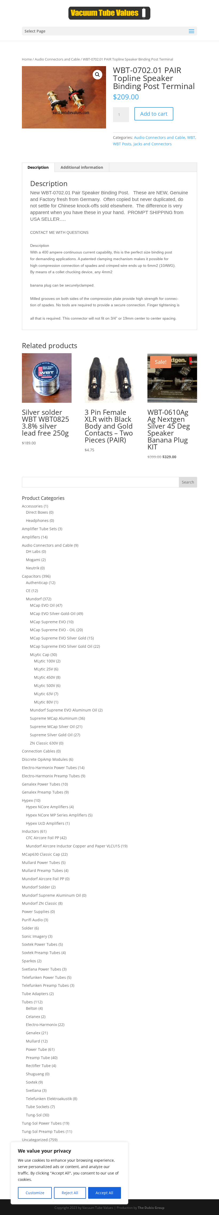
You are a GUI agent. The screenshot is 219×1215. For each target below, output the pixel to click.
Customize (35, 1192)
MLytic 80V (43, 702)
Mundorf (34, 598)
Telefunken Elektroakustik (49, 1098)
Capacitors (31, 576)
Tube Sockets (37, 1106)
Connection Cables (38, 751)
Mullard (33, 1041)
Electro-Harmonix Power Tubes (49, 767)
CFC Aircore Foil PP (42, 837)
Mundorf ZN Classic (39, 903)
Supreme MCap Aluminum (53, 718)
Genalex (33, 1032)
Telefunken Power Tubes (44, 977)
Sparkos (29, 960)
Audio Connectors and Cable (57, 59)
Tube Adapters (35, 993)
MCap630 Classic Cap (41, 854)
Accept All (104, 1192)
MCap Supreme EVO (48, 621)
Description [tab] (38, 167)
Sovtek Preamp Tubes (41, 952)
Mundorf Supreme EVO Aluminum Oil (63, 710)
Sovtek (31, 1082)
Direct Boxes (37, 512)
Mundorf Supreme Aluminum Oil (51, 895)
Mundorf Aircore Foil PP (43, 878)
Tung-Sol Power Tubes (42, 1123)
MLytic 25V (43, 668)
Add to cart (153, 113)
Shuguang (35, 1073)
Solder (27, 928)
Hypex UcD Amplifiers (45, 823)
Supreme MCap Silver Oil (52, 726)
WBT (191, 137)
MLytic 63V (43, 693)
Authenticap (37, 582)
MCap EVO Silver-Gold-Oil (53, 613)
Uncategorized (35, 1139)
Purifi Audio (32, 919)
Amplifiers (31, 537)
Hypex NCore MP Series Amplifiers (56, 815)
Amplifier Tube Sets (39, 528)
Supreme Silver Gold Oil (51, 734)
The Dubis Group (151, 1207)
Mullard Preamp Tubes (42, 870)
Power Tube (36, 1049)
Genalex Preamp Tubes (42, 792)
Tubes (27, 1001)
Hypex (27, 800)
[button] (97, 74)
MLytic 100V (44, 660)
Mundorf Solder (36, 887)
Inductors (30, 831)
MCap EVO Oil (42, 605)
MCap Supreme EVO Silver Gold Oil (61, 646)
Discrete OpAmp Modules (45, 759)
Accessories (32, 506)
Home (27, 59)
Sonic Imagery (34, 936)
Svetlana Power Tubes (41, 969)
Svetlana (33, 1090)
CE (28, 590)
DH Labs (33, 551)
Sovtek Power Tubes (39, 944)
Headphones (37, 520)
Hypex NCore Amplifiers (47, 806)
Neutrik (32, 567)
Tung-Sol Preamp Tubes (43, 1131)
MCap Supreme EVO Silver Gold (58, 638)
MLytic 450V (44, 677)
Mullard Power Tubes (41, 862)
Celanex (33, 1016)
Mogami (33, 559)
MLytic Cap (39, 654)
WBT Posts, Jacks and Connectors (142, 143)
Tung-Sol (34, 1114)
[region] (69, 1173)
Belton (31, 1008)
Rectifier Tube (38, 1065)
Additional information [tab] (82, 167)
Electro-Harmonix (41, 1024)
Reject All (70, 1192)
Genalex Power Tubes (41, 784)
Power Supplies (35, 911)
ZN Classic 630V (44, 743)
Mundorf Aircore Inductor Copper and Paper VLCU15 (73, 845)
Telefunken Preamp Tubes (45, 985)
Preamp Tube (38, 1057)
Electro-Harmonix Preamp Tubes (51, 775)
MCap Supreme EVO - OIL (52, 629)
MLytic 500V (44, 685)
